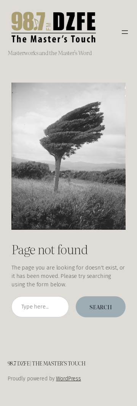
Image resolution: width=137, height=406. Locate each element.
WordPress (68, 378)
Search (100, 307)
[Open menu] (124, 32)
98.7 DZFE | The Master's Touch (46, 363)
